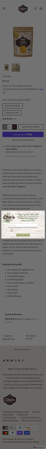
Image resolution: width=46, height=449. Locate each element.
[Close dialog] (43, 212)
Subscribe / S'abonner (23, 235)
